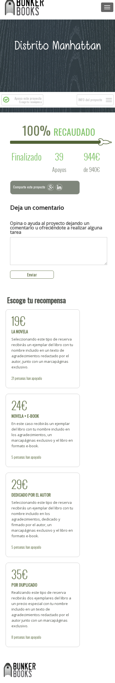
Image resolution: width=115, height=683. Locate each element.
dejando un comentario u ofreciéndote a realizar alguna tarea (56, 227)
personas (20, 378)
